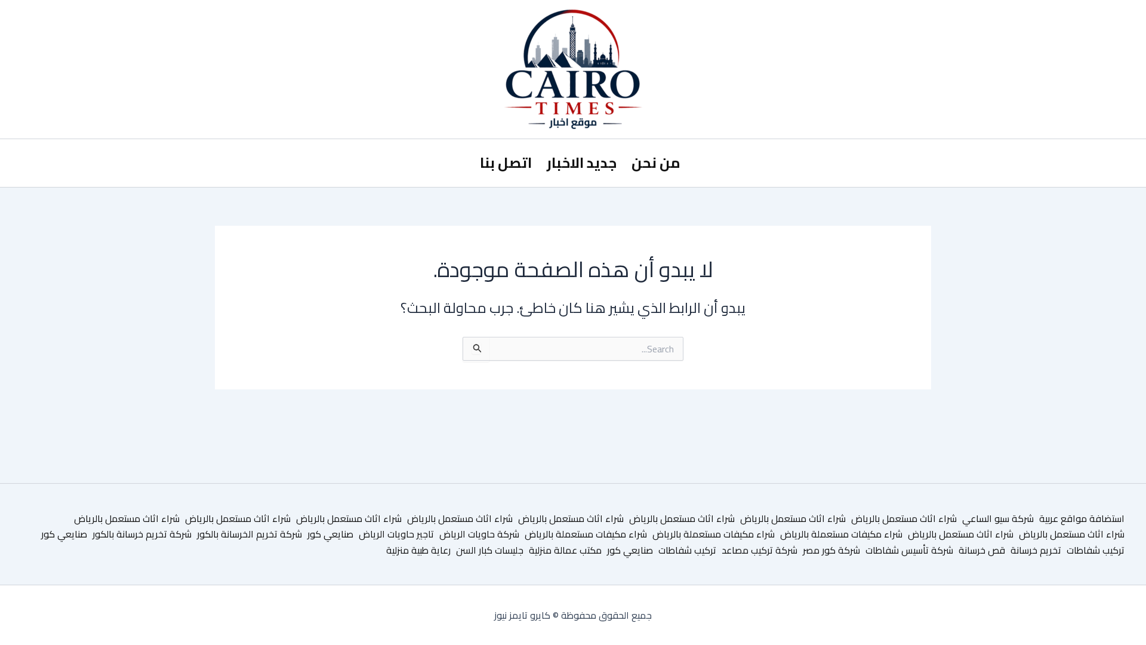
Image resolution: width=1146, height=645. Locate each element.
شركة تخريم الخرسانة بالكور (249, 534)
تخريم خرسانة (1036, 550)
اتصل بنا (506, 162)
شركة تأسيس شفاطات (909, 550)
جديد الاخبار (582, 162)
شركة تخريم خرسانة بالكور (142, 534)
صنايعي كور (330, 534)
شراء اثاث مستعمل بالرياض (904, 518)
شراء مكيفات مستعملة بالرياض (841, 534)
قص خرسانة (982, 550)
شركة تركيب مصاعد (759, 550)
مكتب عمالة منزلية (565, 550)
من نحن (655, 162)
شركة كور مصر (831, 550)
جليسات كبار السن (489, 550)
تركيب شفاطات (1096, 550)
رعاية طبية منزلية (418, 550)
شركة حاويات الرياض (479, 534)
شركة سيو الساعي (998, 518)
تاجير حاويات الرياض (396, 534)
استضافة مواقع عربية (1082, 518)
